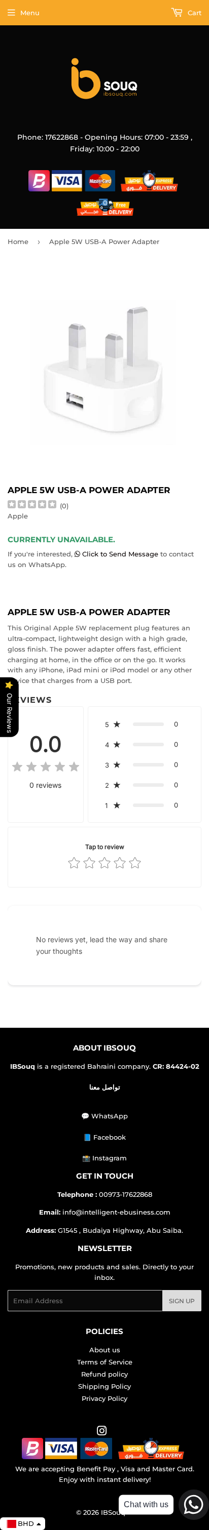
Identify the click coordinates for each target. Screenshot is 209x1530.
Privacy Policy (104, 1398)
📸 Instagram (104, 1158)
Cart (193, 13)
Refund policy (104, 1374)
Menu (30, 13)
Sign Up (182, 1301)
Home (18, 241)
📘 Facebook (104, 1137)
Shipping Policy (104, 1386)
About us (104, 1350)
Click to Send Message (120, 554)
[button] (144, 724)
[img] (32, 505)
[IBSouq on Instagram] (102, 1432)
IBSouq (113, 1512)
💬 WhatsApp (104, 1116)
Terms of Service (104, 1362)
